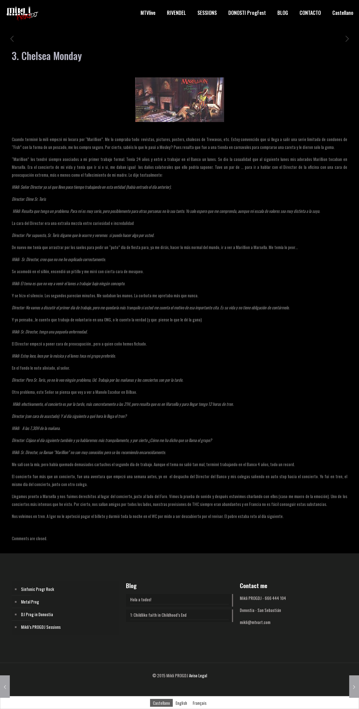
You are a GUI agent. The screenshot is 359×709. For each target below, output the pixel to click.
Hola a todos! (140, 599)
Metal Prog (30, 601)
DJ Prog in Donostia (37, 614)
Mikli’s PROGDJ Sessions (41, 627)
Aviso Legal (198, 675)
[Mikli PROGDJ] (22, 12)
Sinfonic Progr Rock (37, 589)
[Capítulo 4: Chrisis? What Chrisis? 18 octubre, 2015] (5, 686)
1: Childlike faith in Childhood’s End (158, 615)
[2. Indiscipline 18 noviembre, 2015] (354, 686)
